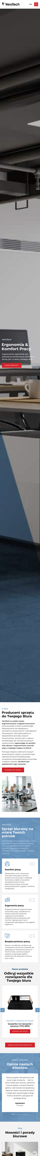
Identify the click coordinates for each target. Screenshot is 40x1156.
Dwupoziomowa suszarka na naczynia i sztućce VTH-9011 (20, 1025)
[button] (2, 1010)
